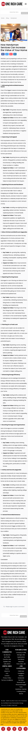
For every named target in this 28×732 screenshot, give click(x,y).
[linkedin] (15, 54)
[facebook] (3, 54)
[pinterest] (11, 54)
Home (2, 18)
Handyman (14, 18)
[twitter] (7, 54)
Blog (7, 18)
